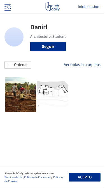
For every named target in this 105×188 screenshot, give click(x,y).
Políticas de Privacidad (37, 177)
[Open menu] (7, 7)
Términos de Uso (13, 177)
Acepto (85, 177)
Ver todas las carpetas (82, 65)
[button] (17, 65)
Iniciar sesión (88, 7)
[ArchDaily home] (52, 6)
